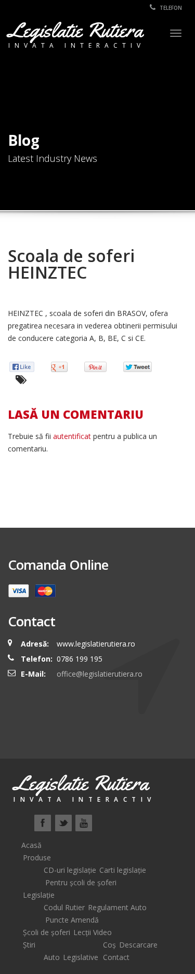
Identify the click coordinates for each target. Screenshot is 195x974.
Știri (29, 945)
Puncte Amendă (72, 920)
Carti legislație (122, 870)
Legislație (39, 895)
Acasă (31, 845)
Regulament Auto (117, 907)
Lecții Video (92, 932)
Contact (116, 957)
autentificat (72, 436)
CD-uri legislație (70, 870)
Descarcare (138, 945)
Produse (37, 857)
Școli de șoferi (46, 932)
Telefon (170, 7)
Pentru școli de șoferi (80, 882)
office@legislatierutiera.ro (98, 674)
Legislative (80, 957)
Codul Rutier (64, 907)
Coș (109, 945)
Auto (52, 957)
